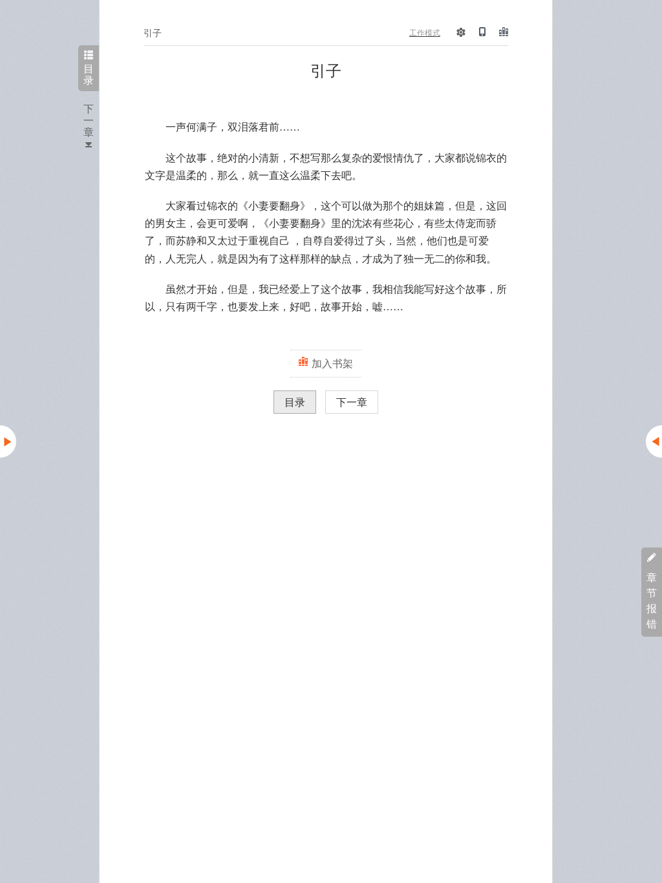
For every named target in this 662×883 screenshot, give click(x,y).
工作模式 (424, 32)
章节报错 (651, 600)
